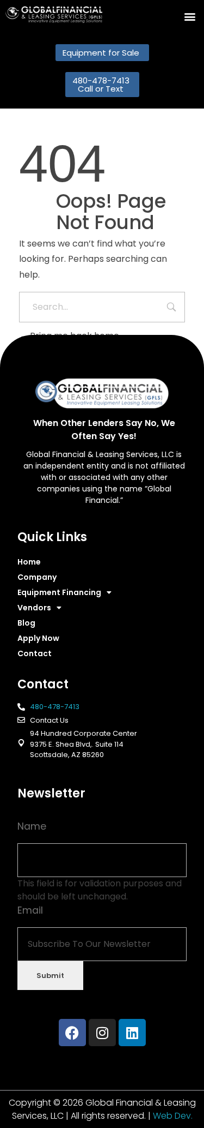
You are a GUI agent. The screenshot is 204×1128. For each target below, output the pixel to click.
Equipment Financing (59, 592)
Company (37, 577)
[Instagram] (102, 1032)
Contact (34, 653)
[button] (190, 17)
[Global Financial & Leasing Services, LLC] (53, 14)
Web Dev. (173, 1115)
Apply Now (38, 638)
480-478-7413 (54, 706)
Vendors (34, 607)
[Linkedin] (132, 1032)
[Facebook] (72, 1032)
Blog (26, 622)
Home (29, 561)
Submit (50, 975)
